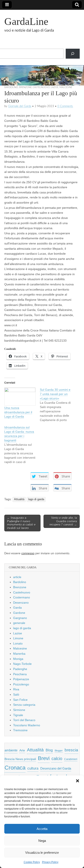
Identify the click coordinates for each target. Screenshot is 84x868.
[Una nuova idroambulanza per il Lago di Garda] (20, 396)
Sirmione (19, 710)
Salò (16, 694)
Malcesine (65, 87)
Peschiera (20, 674)
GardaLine (26, 21)
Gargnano (20, 618)
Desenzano (21, 602)
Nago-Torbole (22, 663)
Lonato (18, 643)
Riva (16, 689)
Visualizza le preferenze (42, 852)
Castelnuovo (41, 87)
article (17, 577)
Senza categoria (24, 704)
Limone (18, 638)
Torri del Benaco (24, 720)
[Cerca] (73, 54)
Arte (22, 750)
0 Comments (65, 106)
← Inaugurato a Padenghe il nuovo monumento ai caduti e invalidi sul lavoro (21, 523)
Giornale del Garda (19, 106)
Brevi (44, 758)
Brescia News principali (20, 759)
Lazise (54, 87)
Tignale (18, 715)
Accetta (42, 829)
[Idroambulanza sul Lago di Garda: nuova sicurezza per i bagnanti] (22, 444)
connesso (27, 553)
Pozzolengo (21, 684)
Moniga (18, 659)
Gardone (19, 612)
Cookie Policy (32, 862)
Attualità (19, 499)
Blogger (59, 750)
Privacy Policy (50, 862)
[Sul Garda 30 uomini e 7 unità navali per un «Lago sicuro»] (57, 404)
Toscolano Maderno (26, 725)
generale (19, 623)
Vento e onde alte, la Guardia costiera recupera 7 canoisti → (63, 521)
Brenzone (25, 87)
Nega (42, 840)
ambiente (11, 750)
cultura (32, 768)
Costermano (21, 597)
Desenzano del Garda (55, 768)
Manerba (19, 653)
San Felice (20, 699)
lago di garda (36, 499)
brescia (71, 750)
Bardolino (11, 87)
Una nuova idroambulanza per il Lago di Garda (18, 412)
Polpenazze (21, 679)
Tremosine (20, 730)
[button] (77, 781)
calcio (56, 758)
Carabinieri (70, 759)
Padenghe (20, 669)
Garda (17, 607)
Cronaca (15, 767)
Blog (49, 750)
